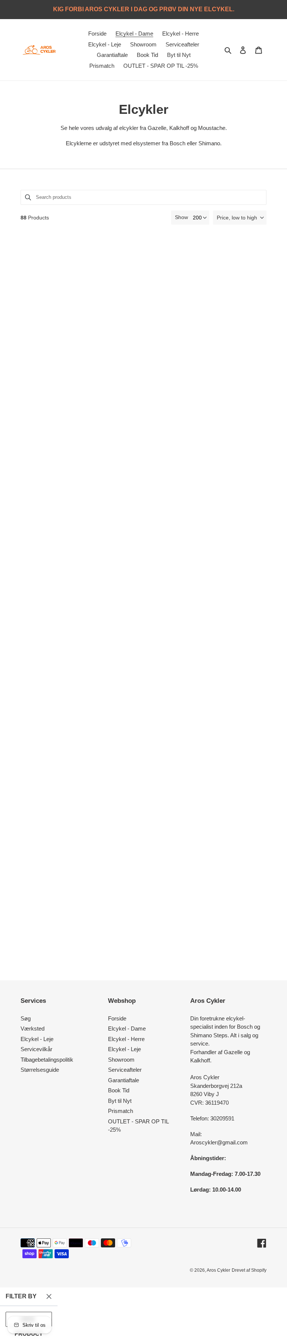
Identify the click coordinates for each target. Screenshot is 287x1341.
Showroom (121, 1059)
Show (181, 217)
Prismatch (120, 1111)
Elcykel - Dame (127, 1028)
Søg (26, 1018)
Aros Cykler (218, 1270)
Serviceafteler (125, 1070)
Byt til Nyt (120, 1101)
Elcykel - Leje (37, 1039)
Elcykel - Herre (126, 1039)
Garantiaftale (123, 1080)
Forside (117, 1018)
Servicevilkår (36, 1049)
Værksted (32, 1028)
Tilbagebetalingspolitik (47, 1059)
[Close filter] (49, 1296)
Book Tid (118, 1090)
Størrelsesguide (40, 1070)
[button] (239, 217)
